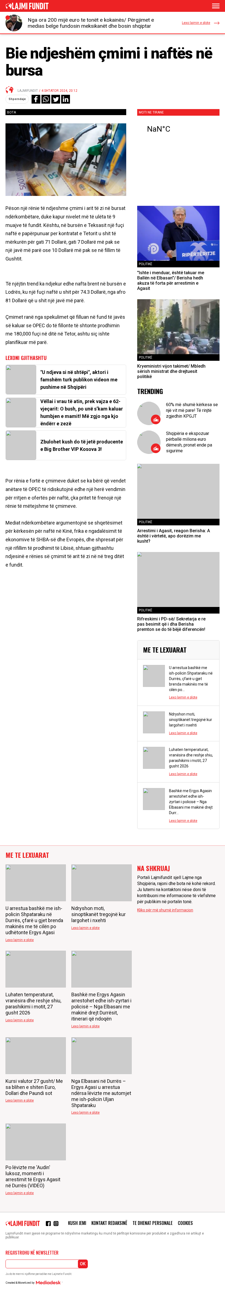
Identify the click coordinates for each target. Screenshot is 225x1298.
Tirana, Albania (178, 129)
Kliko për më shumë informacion (165, 910)
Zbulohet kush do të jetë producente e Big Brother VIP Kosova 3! (81, 445)
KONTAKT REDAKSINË (109, 1223)
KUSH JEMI (77, 1223)
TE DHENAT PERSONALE (153, 1223)
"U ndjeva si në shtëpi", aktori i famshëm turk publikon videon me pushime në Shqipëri (78, 379)
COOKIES (185, 1223)
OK (83, 1263)
